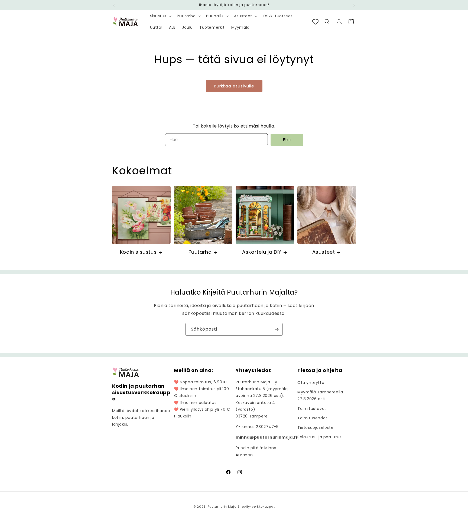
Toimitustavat (311, 408)
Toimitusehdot (312, 418)
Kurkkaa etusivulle (234, 86)
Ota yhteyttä (310, 382)
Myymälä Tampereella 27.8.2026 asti (320, 395)
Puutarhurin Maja (221, 506)
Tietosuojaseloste (315, 427)
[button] (160, 16)
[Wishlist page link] (315, 22)
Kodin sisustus (138, 252)
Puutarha (200, 252)
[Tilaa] (276, 329)
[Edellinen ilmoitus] (114, 5)
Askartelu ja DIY (261, 252)
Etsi (287, 139)
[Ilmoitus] (354, 5)
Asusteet (323, 252)
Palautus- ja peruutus (319, 437)
